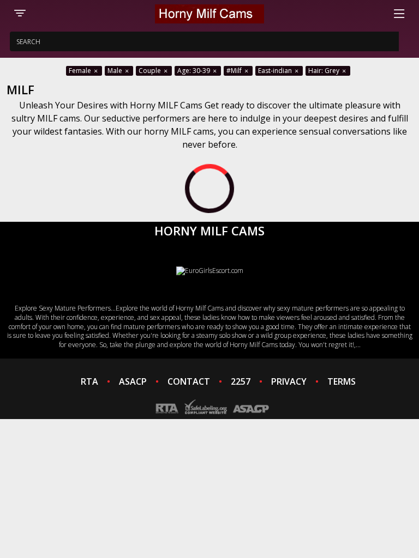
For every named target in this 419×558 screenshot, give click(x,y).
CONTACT (188, 381)
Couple (151, 70)
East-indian (276, 70)
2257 (240, 381)
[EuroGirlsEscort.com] (209, 270)
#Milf (234, 70)
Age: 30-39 (194, 70)
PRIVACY (289, 381)
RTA (89, 381)
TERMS (341, 381)
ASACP (133, 381)
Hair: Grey (324, 70)
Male (115, 70)
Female (81, 70)
